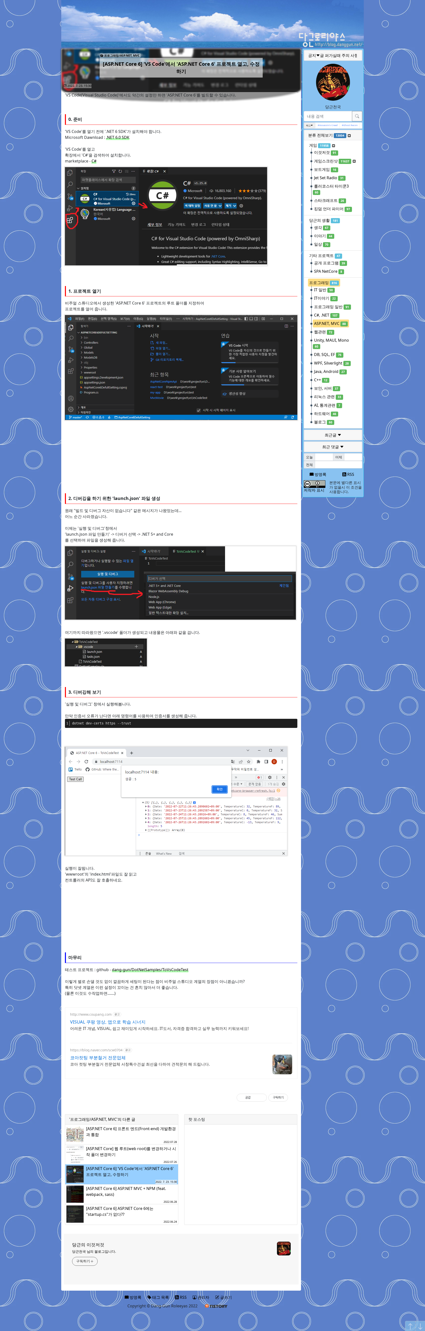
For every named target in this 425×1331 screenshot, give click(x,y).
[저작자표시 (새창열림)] (290, 1098)
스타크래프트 (329, 200)
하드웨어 (325, 413)
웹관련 (323, 332)
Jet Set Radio (329, 177)
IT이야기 (325, 298)
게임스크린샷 (331, 161)
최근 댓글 (331, 446)
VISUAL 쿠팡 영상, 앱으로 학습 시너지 (108, 1022)
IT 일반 (323, 289)
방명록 (320, 474)
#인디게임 (358, 125)
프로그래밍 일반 (331, 306)
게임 (319, 145)
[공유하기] (255, 1097)
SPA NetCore (328, 271)
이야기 (323, 236)
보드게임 (325, 169)
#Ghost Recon (341, 125)
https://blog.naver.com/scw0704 (96, 1050)
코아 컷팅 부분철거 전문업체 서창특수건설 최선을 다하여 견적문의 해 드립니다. (140, 1064)
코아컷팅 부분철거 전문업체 (98, 1057)
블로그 (323, 422)
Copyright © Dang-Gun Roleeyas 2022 (162, 1306)
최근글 (331, 435)
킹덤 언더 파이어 (332, 208)
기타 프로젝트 (324, 255)
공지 (333, 55)
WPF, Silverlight (331, 363)
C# (93, 161)
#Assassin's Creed (319, 125)
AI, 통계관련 (327, 405)
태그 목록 (160, 1297)
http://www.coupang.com (91, 1014)
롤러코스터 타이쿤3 (331, 188)
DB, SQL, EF (327, 354)
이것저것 (325, 152)
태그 (308, 125)
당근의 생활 (323, 220)
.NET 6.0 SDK (117, 137)
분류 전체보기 (326, 135)
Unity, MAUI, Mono (331, 343)
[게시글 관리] (261, 1097)
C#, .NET (325, 315)
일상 (321, 244)
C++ (320, 380)
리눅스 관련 (327, 396)
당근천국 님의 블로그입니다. (94, 1251)
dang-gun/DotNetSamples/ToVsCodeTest (150, 969)
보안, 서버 (326, 388)
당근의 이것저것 (88, 1245)
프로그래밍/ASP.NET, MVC (121, 55)
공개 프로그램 (329, 263)
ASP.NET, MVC (330, 323)
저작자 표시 (314, 490)
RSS (350, 474)
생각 (321, 227)
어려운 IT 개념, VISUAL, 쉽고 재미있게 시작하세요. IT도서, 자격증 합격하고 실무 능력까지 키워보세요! (159, 1028)
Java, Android (329, 371)
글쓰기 (225, 1297)
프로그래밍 (323, 282)
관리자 (203, 1297)
